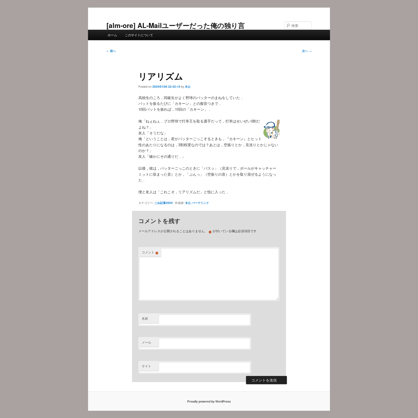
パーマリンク (200, 203)
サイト (146, 366)
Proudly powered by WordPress (209, 401)
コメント (150, 252)
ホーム (112, 35)
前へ (111, 51)
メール (146, 342)
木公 (188, 86)
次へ (307, 51)
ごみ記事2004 (163, 203)
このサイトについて (139, 35)
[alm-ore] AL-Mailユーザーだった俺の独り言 (175, 25)
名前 (145, 318)
